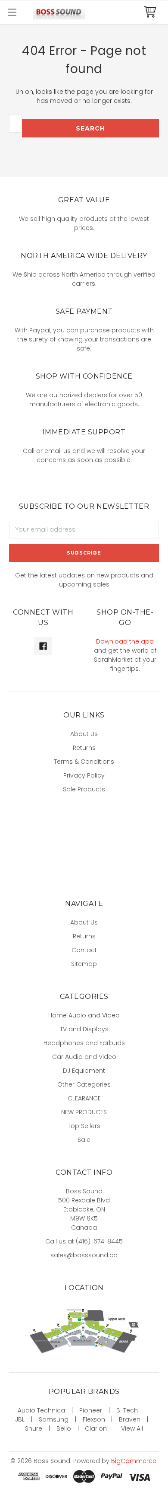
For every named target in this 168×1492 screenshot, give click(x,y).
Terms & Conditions (84, 761)
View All (132, 1428)
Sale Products (84, 789)
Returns (84, 747)
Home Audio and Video (84, 1015)
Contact (84, 950)
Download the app (125, 641)
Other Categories (84, 1084)
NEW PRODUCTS (84, 1112)
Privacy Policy (84, 775)
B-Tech (127, 1410)
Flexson (94, 1419)
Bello (63, 1428)
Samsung (53, 1419)
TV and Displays (84, 1029)
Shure (33, 1428)
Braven (129, 1419)
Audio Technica (41, 1410)
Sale (84, 1139)
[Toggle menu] (12, 12)
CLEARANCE (84, 1098)
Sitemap (84, 964)
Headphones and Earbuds (84, 1043)
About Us (84, 734)
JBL (20, 1419)
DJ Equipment (84, 1070)
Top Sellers (84, 1126)
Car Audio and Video (84, 1056)
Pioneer (90, 1410)
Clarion (96, 1428)
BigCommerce (133, 1461)
